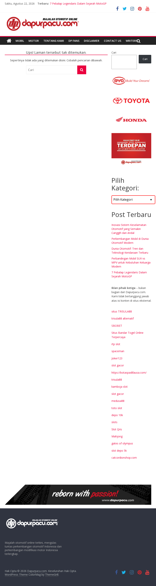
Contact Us (112, 41)
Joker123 (116, 358)
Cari (113, 52)
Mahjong (117, 436)
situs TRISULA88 (121, 311)
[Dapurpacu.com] (9, 41)
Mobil (20, 41)
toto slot (116, 408)
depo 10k (117, 415)
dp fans (73, 41)
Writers (131, 41)
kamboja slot (119, 386)
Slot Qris (116, 429)
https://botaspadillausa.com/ (128, 372)
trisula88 (116, 379)
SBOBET (116, 325)
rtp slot (115, 344)
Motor (34, 41)
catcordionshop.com (124, 457)
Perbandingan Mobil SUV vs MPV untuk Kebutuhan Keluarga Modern (130, 262)
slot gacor (117, 365)
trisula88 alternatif (122, 318)
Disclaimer (91, 41)
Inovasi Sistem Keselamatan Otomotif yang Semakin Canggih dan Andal (128, 229)
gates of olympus (122, 443)
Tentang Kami (53, 41)
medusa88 (117, 401)
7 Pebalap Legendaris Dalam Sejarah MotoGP (78, 5)
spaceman (117, 351)
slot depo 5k (119, 450)
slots (114, 422)
